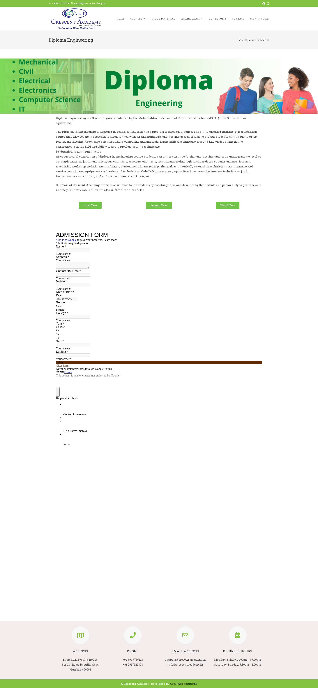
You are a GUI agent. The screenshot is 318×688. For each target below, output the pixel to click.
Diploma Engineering (257, 40)
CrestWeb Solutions (183, 683)
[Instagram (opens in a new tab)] (267, 3)
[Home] (240, 40)
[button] (90, 205)
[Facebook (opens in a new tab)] (263, 3)
